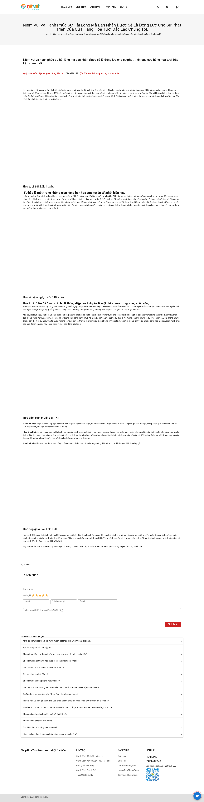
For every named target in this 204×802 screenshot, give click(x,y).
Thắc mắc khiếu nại (84, 775)
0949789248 (72, 73)
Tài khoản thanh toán (128, 775)
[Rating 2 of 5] (36, 595)
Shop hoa (122, 761)
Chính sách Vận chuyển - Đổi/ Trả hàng (93, 761)
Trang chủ (66, 7)
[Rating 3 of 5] (40, 595)
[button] (166, 7)
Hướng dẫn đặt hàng (85, 765)
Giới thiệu (81, 7)
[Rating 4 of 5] (43, 595)
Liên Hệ (123, 7)
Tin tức (45, 34)
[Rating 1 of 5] (33, 595)
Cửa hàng (111, 7)
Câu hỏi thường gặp (127, 765)
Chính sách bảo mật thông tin (89, 756)
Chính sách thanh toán (86, 770)
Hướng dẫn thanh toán (128, 770)
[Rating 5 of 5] (46, 595)
